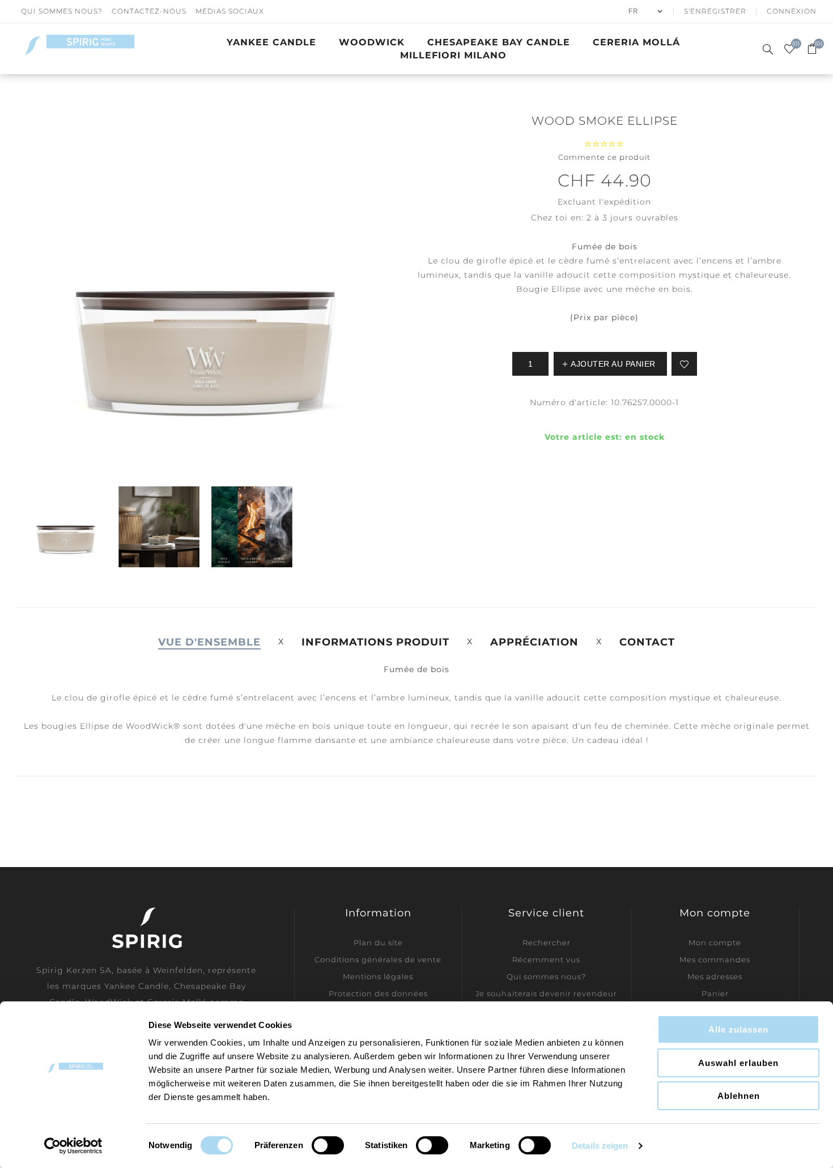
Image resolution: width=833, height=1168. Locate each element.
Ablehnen (738, 1096)
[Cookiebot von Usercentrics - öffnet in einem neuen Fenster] (73, 1145)
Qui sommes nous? (62, 11)
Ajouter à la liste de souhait (684, 364)
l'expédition (625, 202)
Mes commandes (714, 959)
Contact (647, 642)
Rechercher (546, 942)
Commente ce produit (604, 157)
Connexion (792, 11)
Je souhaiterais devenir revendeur (546, 993)
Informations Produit (375, 642)
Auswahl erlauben (738, 1063)
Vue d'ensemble (209, 642)
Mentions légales (378, 976)
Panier (715, 993)
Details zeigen (600, 1145)
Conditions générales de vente (377, 959)
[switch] (328, 1145)
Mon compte (714, 942)
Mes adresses (714, 976)
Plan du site (378, 942)
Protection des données (378, 993)
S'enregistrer (715, 11)
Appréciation (534, 642)
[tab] (209, 642)
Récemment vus (546, 959)
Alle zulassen (738, 1029)
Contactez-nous (149, 11)
